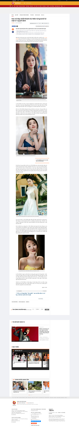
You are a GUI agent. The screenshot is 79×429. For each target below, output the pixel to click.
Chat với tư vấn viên (36, 421)
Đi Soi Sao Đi (29, 3)
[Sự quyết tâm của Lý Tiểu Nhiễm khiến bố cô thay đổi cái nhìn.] (31, 252)
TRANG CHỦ (10, 6)
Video (62, 6)
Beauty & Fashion (22, 6)
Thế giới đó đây (46, 397)
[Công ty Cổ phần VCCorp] (51, 410)
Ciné (14, 6)
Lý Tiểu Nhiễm (15, 301)
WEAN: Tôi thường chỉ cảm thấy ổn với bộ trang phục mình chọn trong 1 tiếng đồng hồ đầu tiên (44, 331)
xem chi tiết (34, 423)
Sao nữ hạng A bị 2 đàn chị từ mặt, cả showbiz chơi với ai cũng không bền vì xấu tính (30, 34)
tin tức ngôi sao (22, 301)
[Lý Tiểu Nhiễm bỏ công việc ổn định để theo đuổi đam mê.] (31, 135)
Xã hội (41, 6)
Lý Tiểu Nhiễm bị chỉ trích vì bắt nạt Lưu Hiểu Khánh (42, 161)
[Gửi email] (17, 26)
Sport (26, 397)
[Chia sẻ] (13, 32)
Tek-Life (55, 397)
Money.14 (31, 6)
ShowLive (22, 0)
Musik (17, 6)
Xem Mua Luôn (57, 6)
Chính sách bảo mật (35, 425)
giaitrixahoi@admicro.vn (36, 419)
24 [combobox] (33, 309)
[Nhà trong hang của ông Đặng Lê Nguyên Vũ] (35, 385)
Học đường (52, 6)
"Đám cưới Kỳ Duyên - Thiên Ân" (19, 363)
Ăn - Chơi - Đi (36, 6)
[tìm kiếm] (66, 0)
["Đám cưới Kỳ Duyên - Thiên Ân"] (20, 356)
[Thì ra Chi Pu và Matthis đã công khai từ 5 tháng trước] (35, 356)
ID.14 (18, 0)
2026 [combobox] (42, 309)
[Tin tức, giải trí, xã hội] (17, 3)
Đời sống (27, 6)
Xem (47, 309)
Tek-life (48, 6)
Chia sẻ (14, 26)
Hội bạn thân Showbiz (24, 14)
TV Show (32, 14)
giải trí (28, 301)
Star (12, 6)
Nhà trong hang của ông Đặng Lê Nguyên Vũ (35, 391)
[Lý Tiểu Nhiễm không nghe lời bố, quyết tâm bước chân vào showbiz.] (31, 194)
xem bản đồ (14, 414)
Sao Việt (16, 14)
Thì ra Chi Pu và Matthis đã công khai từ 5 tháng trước (33, 363)
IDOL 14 (42, 14)
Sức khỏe (44, 6)
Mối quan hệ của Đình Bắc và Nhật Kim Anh (19, 391)
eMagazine (14, 0)
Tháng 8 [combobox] (37, 309)
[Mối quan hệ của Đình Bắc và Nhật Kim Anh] (20, 385)
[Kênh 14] (14, 403)
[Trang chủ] (13, 29)
